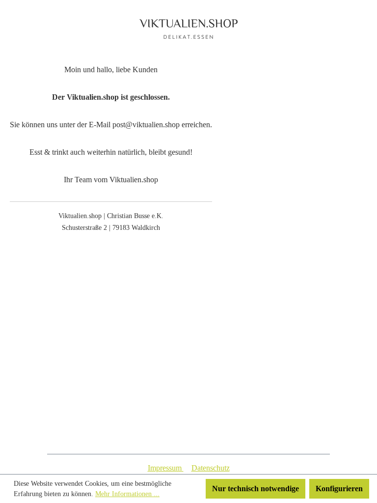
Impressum (166, 468)
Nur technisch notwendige (255, 488)
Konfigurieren (339, 488)
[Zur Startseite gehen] (188, 29)
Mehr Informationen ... (127, 494)
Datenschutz (210, 468)
